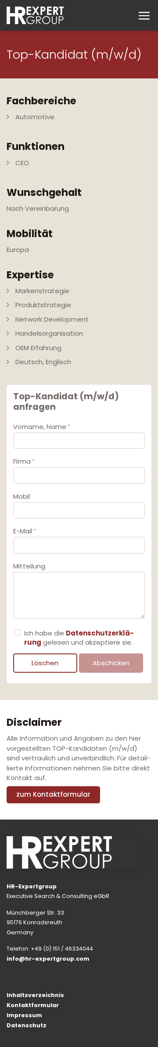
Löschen (45, 662)
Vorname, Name (41, 426)
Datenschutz (27, 1025)
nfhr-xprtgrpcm (49, 958)
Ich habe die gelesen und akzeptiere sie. (79, 637)
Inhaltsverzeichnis (35, 995)
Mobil (21, 496)
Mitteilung (29, 566)
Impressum (24, 1015)
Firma (24, 461)
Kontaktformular (33, 1005)
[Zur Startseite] (35, 15)
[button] (143, 16)
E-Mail (24, 531)
